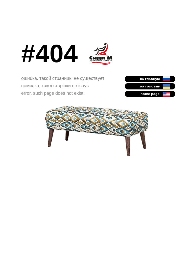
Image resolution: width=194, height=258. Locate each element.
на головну (150, 86)
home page (150, 94)
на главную (150, 79)
